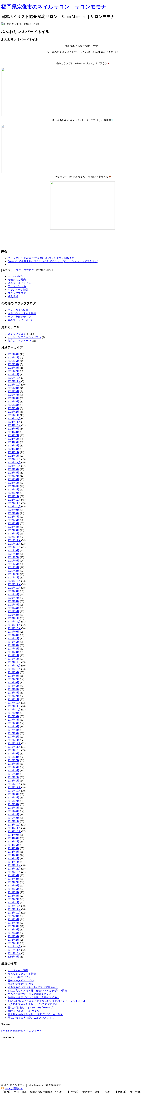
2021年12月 (14, 540)
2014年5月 (13, 848)
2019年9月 (13, 631)
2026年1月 (13, 374)
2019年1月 (13, 658)
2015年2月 (13, 817)
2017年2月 (13, 736)
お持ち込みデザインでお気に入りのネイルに (33, 997)
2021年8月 (13, 553)
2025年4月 (13, 405)
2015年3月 (13, 814)
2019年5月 (13, 645)
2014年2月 (13, 858)
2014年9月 (13, 834)
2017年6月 (13, 723)
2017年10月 (14, 709)
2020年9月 (13, 591)
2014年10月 (14, 831)
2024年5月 (13, 442)
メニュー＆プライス (19, 283)
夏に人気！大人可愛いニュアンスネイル (31, 1017)
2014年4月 (13, 851)
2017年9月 (13, 713)
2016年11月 (14, 746)
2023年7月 (13, 476)
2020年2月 (13, 614)
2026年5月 (13, 364)
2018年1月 (13, 699)
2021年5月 (13, 564)
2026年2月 (13, 371)
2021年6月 (13, 560)
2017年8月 (13, 716)
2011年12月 (14, 946)
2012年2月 (13, 939)
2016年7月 (13, 760)
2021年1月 (13, 577)
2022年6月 (13, 520)
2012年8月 (13, 919)
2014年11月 (14, 828)
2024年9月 (13, 428)
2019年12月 (14, 621)
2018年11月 (14, 665)
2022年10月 (14, 506)
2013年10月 (14, 872)
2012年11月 (14, 909)
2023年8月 (13, 472)
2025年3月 (13, 408)
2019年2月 (13, 655)
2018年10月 (14, 669)
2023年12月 (14, 459)
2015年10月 (14, 790)
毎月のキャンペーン (19, 340)
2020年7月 (13, 597)
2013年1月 (13, 902)
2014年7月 (13, 841)
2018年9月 (13, 672)
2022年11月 (14, 503)
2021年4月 (13, 567)
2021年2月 (13, 574)
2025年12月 (14, 377)
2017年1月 (13, 740)
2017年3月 (13, 733)
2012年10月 (14, 912)
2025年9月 (13, 388)
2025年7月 (13, 394)
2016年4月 (13, 770)
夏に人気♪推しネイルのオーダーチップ (30, 1007)
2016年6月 (13, 763)
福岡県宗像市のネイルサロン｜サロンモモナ (53, 7)
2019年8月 (13, 635)
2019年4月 (13, 648)
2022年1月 (13, 537)
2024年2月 (13, 452)
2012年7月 (13, 922)
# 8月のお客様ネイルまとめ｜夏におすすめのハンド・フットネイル (47, 1000)
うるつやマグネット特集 (22, 313)
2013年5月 (13, 889)
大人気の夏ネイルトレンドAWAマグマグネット (35, 1004)
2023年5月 (13, 482)
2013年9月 (13, 875)
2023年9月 (13, 469)
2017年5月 (13, 726)
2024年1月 (13, 455)
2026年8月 (13, 354)
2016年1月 (13, 780)
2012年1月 (13, 943)
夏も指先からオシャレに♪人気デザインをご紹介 (35, 1014)
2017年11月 (14, 706)
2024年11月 (14, 421)
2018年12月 (14, 662)
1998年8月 (13, 956)
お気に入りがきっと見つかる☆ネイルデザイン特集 (37, 990)
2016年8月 (13, 757)
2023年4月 (13, 486)
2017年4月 (13, 729)
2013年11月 (14, 868)
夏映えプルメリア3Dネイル (23, 1011)
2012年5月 (13, 929)
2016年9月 (13, 753)
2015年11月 (14, 787)
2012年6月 (13, 926)
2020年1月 (13, 618)
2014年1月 (13, 861)
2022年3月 (13, 530)
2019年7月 (13, 638)
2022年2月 (13, 533)
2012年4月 (13, 933)
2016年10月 (14, 750)
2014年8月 (13, 838)
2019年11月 (14, 625)
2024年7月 (13, 435)
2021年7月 (13, 557)
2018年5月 (13, 685)
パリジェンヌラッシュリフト (24, 337)
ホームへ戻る (15, 276)
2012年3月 (13, 936)
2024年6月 (13, 438)
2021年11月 (14, 543)
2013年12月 (14, 865)
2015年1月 (13, 821)
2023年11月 (14, 462)
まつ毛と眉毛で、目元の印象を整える (30, 994)
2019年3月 (13, 652)
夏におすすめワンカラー (22, 984)
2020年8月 (13, 594)
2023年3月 (13, 489)
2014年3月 (13, 855)
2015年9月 (13, 794)
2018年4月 (13, 689)
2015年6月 (13, 804)
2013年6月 (13, 885)
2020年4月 (13, 608)
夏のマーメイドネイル (21, 320)
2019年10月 (14, 628)
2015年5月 (13, 807)
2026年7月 (13, 357)
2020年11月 (14, 584)
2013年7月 (13, 882)
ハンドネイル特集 (18, 310)
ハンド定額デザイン (19, 316)
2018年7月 (13, 679)
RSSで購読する (14, 1088)
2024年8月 (13, 432)
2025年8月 (13, 391)
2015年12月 (14, 784)
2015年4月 (13, 811)
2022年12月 (14, 499)
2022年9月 (13, 509)
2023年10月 (14, 465)
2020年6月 (13, 601)
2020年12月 (14, 581)
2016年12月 (14, 743)
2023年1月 (13, 496)
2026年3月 (13, 367)
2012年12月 (14, 905)
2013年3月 (13, 895)
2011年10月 (14, 953)
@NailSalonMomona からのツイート (21, 1030)
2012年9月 (13, 916)
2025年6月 (13, 398)
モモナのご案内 (17, 279)
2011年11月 (14, 949)
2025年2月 (13, 411)
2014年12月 (14, 824)
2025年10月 (14, 384)
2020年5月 (13, 604)
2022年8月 (13, 513)
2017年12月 (14, 702)
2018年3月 (13, 692)
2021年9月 (13, 550)
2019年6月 (13, 641)
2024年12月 (14, 418)
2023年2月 (13, 493)
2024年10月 (14, 425)
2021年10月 (14, 547)
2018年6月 (13, 682)
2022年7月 (13, 516)
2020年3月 (13, 611)
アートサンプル (17, 286)
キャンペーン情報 (18, 289)
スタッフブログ (25, 270)
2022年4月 (13, 526)
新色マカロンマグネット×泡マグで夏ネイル (33, 987)
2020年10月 (14, 587)
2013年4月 (13, 892)
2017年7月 (13, 719)
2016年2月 (13, 777)
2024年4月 (13, 445)
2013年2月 (13, 899)
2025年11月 (14, 381)
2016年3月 (13, 773)
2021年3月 (13, 570)
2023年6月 (13, 479)
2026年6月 (13, 361)
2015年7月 (13, 801)
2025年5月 (13, 401)
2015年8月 (13, 797)
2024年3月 (13, 449)
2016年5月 (13, 767)
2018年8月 (13, 675)
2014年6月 (13, 845)
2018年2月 (13, 696)
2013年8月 (13, 878)
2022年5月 (13, 523)
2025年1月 (13, 415)
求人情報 (13, 296)
